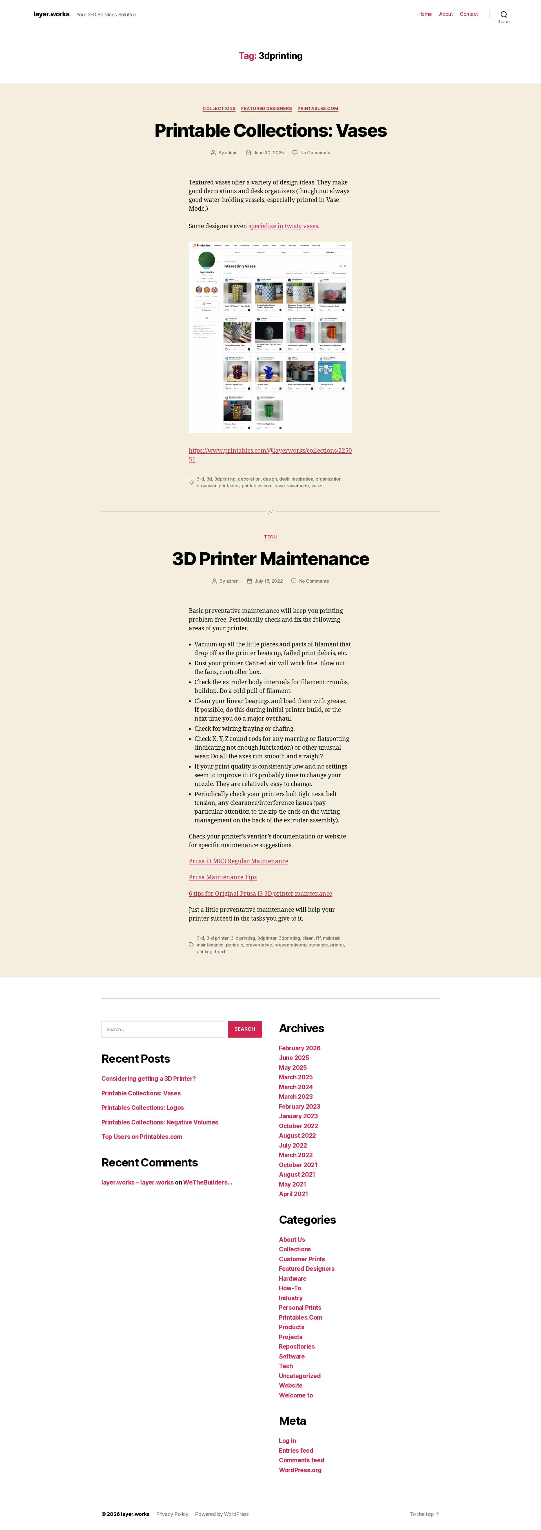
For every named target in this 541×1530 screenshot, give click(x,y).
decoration (249, 479)
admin (231, 152)
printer (337, 945)
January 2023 (298, 1116)
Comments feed (302, 1460)
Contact (469, 14)
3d (209, 479)
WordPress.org (300, 1470)
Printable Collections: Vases (270, 130)
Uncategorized (300, 1375)
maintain (331, 938)
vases (317, 485)
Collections (219, 108)
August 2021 (297, 1174)
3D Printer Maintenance (270, 558)
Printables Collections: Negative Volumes (159, 1122)
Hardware (293, 1278)
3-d (200, 479)
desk (284, 479)
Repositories (297, 1346)
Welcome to (296, 1395)
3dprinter (266, 938)
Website (291, 1385)
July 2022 (293, 1145)
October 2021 (298, 1164)
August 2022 (297, 1135)
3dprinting (225, 479)
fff (318, 938)
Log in (287, 1440)
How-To (290, 1288)
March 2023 (295, 1096)
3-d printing (243, 938)
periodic (234, 945)
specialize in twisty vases (283, 226)
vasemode (298, 485)
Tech (270, 537)
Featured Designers (266, 108)
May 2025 (293, 1067)
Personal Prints (300, 1307)
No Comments (315, 152)
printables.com (257, 485)
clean (308, 938)
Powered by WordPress (222, 1514)
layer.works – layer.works (137, 1182)
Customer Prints (302, 1259)
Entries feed (296, 1450)
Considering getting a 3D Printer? (148, 1078)
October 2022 (298, 1126)
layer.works (52, 14)
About (446, 14)
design (270, 479)
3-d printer (218, 938)
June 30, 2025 (269, 152)
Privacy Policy (172, 1514)
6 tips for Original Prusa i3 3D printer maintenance (260, 894)
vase (280, 485)
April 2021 (293, 1193)
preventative (258, 945)
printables (229, 485)
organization (329, 479)
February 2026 (300, 1048)
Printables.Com (318, 108)
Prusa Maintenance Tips (223, 877)
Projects (291, 1336)
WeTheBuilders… (207, 1182)
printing (204, 951)
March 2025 (295, 1077)
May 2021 (292, 1184)
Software (292, 1356)
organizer (206, 485)
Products (292, 1327)
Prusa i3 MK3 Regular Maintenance (238, 861)
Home (425, 14)
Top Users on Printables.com (141, 1136)
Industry (291, 1298)
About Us (292, 1239)
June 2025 (294, 1057)
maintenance (210, 945)
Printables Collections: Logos (142, 1107)
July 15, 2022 (269, 581)
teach (221, 951)
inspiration (302, 479)
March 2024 (296, 1087)
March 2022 (295, 1155)
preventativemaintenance (301, 945)
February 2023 (299, 1106)
